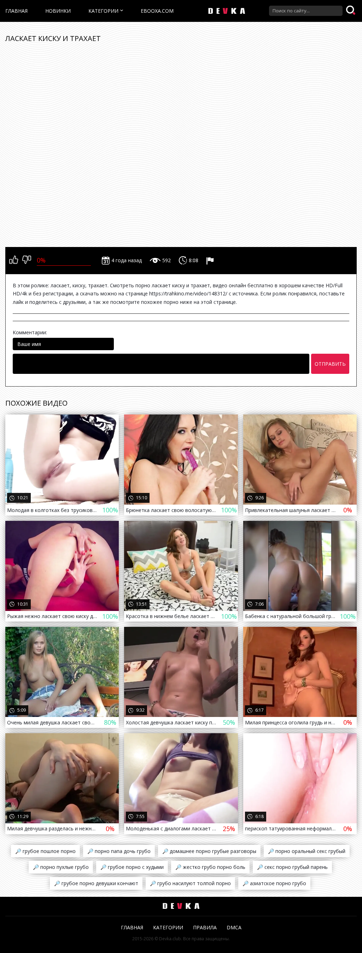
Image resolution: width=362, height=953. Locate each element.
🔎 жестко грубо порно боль (210, 867)
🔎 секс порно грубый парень (292, 867)
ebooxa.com (157, 10)
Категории (103, 10)
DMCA (234, 927)
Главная (16, 10)
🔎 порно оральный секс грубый (306, 851)
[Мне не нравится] (26, 260)
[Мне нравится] (13, 260)
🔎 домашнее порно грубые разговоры (209, 851)
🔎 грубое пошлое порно (45, 851)
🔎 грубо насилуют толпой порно (190, 883)
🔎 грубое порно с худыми (132, 867)
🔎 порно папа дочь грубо (119, 851)
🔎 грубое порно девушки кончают (96, 883)
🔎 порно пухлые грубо (61, 867)
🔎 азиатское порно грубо (274, 883)
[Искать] (351, 11)
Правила (205, 927)
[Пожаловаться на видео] (210, 260)
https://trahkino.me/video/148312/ (188, 293)
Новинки (58, 10)
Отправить (330, 363)
